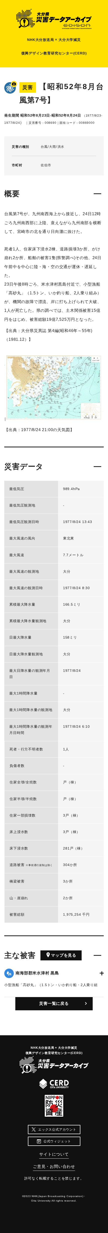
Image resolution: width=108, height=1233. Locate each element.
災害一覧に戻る (54, 1003)
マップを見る (63, 955)
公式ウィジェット (57, 1141)
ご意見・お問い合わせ (54, 1166)
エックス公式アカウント (57, 1129)
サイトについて (54, 1154)
